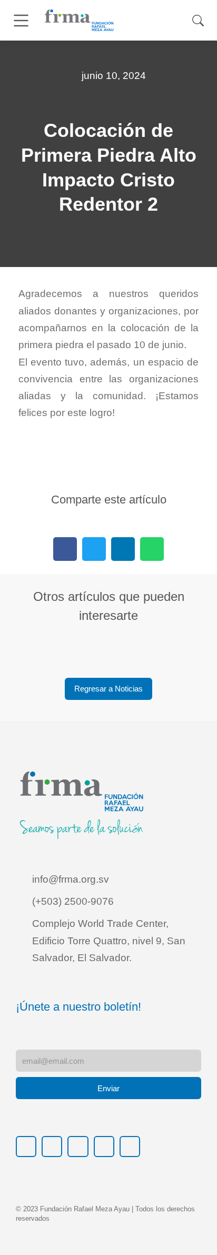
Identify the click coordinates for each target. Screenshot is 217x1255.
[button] (65, 549)
